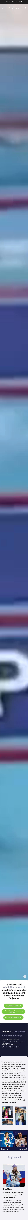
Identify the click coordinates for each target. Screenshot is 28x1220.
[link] (14, 1175)
